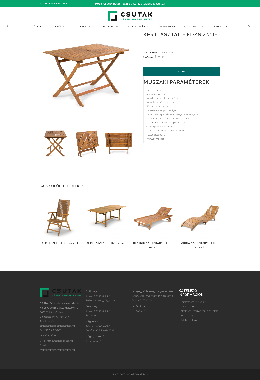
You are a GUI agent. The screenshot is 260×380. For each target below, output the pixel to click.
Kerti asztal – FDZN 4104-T (107, 243)
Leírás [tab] (182, 71)
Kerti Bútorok (166, 52)
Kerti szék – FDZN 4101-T (60, 243)
